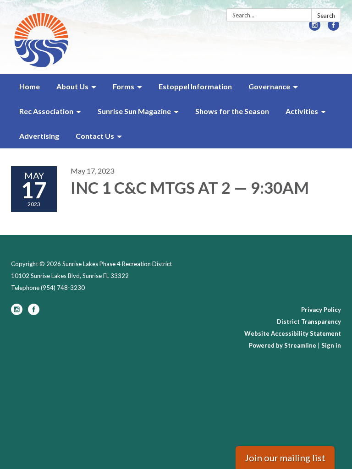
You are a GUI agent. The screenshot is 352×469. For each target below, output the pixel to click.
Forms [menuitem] (123, 86)
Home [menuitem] (29, 86)
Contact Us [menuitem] (95, 135)
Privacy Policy (321, 309)
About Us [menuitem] (72, 86)
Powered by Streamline (282, 345)
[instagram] (314, 27)
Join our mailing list (285, 457)
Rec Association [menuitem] (46, 111)
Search (326, 15)
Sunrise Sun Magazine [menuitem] (134, 111)
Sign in (331, 345)
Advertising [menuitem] (39, 135)
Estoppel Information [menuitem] (195, 86)
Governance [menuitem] (269, 86)
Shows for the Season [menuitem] (232, 111)
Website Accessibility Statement (292, 333)
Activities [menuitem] (302, 111)
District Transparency (309, 321)
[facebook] (333, 27)
